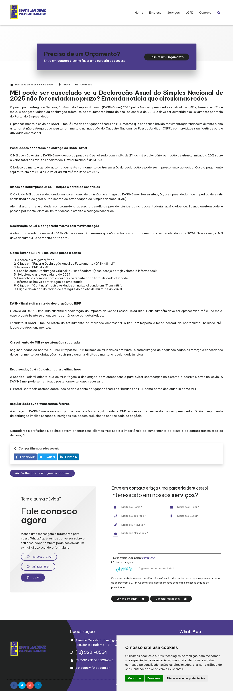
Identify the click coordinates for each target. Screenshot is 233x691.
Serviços (173, 12)
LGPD (189, 12)
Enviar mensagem (127, 598)
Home (139, 12)
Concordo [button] (134, 678)
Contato (205, 12)
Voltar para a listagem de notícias (45, 473)
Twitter (49, 457)
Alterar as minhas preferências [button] (186, 678)
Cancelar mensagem (168, 598)
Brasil (67, 84)
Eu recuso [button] (153, 678)
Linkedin (70, 457)
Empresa (155, 12)
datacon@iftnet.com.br (93, 668)
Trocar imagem (124, 562)
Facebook (27, 457)
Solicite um (167, 57)
